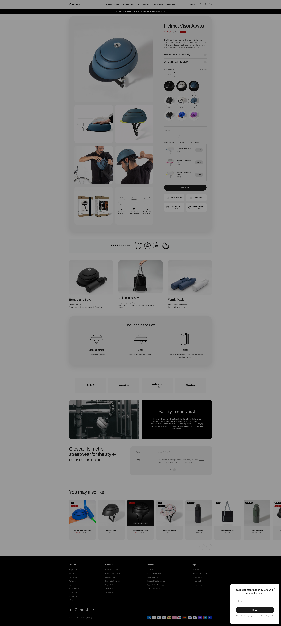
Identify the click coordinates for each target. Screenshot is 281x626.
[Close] (275, 588)
